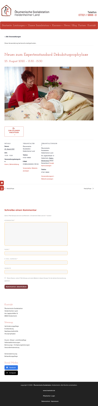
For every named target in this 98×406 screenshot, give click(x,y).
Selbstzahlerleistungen (12, 342)
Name (7, 249)
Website (7, 268)
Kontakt (92, 25)
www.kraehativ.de (49, 390)
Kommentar (9, 220)
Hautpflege (10, 188)
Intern (6, 164)
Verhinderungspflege (11, 326)
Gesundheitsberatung (11, 347)
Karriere (57, 25)
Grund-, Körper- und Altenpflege (15, 340)
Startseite (7, 25)
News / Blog (70, 25)
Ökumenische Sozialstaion (42, 385)
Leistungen (19, 25)
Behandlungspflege (11, 356)
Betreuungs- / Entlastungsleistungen (17, 345)
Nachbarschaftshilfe (11, 331)
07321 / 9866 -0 (87, 15)
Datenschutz (45, 401)
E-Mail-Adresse (11, 259)
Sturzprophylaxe (10, 334)
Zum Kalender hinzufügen (14, 131)
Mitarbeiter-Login (49, 396)
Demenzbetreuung (10, 354)
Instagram (12, 373)
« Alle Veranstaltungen (12, 36)
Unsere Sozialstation (39, 25)
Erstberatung (9, 329)
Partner (82, 25)
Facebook (12, 367)
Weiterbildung (14, 164)
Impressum (54, 401)
